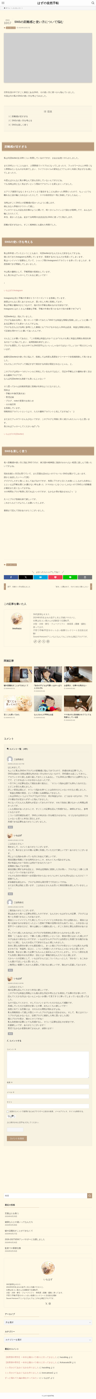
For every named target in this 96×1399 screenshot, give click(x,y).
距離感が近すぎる (20, 116)
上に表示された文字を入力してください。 (23, 1122)
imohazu (17, 628)
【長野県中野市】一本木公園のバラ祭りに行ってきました (31, 1357)
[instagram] (48, 641)
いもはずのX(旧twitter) (14, 434)
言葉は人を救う (12, 1214)
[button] (11, 577)
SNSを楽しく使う (20, 125)
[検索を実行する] (89, 1195)
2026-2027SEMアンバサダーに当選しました (25, 1240)
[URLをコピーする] (85, 577)
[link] (35, 641)
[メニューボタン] (3, 3)
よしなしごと (11, 27)
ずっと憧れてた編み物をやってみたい (22, 1378)
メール (10, 1092)
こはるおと (19, 759)
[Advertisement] (48, 537)
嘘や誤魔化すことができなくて (19, 1232)
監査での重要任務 (13, 1249)
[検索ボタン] (93, 3)
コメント (11, 1049)
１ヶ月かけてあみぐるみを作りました (22, 1368)
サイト (9, 1102)
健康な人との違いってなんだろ (19, 1223)
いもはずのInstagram (13, 290)
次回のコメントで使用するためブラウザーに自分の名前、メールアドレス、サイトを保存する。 (47, 1111)
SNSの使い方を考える (22, 120)
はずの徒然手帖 (48, 2)
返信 (10, 827)
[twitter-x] (43, 641)
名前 (10, 1082)
